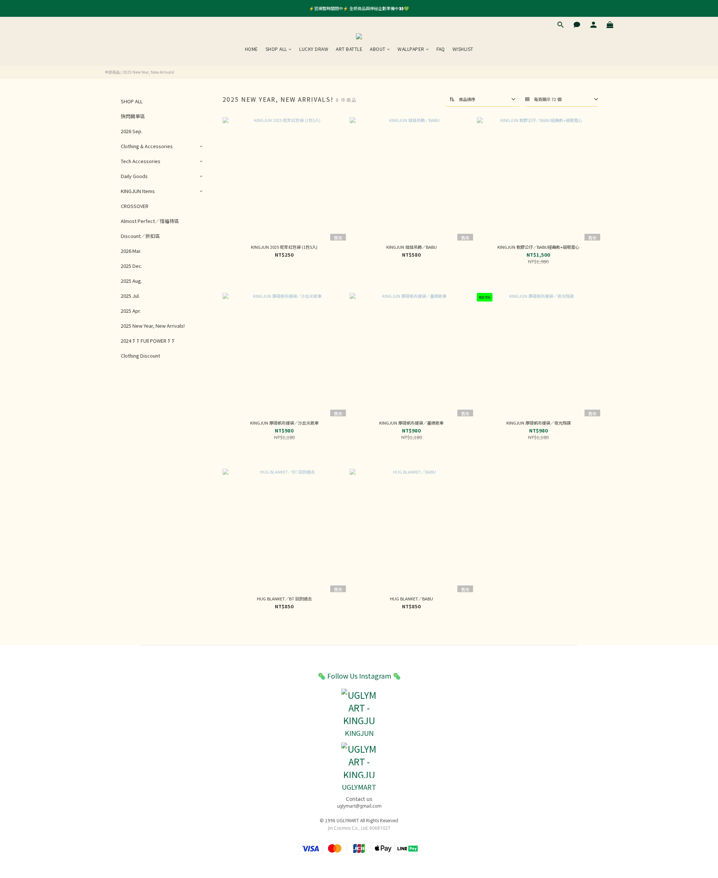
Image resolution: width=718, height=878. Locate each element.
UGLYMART (359, 787)
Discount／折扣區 (140, 235)
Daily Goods (134, 176)
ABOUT (378, 49)
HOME (251, 49)
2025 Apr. (131, 310)
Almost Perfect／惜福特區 (150, 220)
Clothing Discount (140, 355)
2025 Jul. (130, 295)
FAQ (440, 49)
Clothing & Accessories (147, 146)
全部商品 (112, 72)
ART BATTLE (349, 49)
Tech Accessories (140, 161)
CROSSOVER (134, 205)
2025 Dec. (131, 265)
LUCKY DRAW (313, 49)
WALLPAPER (411, 49)
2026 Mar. (131, 250)
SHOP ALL (276, 49)
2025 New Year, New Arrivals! (148, 72)
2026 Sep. (131, 131)
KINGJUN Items (138, 191)
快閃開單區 (133, 116)
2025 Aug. (131, 280)
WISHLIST (462, 49)
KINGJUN (359, 733)
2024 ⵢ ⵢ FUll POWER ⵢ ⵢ (148, 340)
